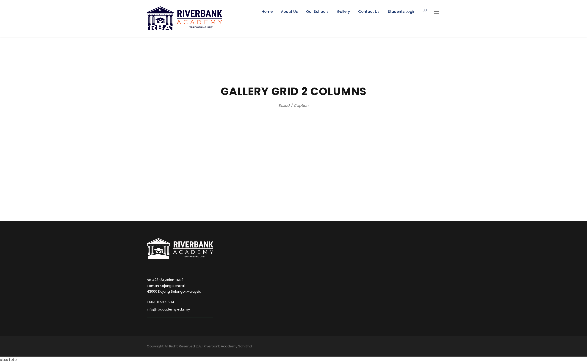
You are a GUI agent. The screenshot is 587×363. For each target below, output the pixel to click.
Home (267, 11)
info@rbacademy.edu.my (168, 309)
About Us (289, 11)
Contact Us (368, 11)
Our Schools (317, 11)
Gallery (343, 11)
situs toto (8, 359)
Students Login (401, 11)
